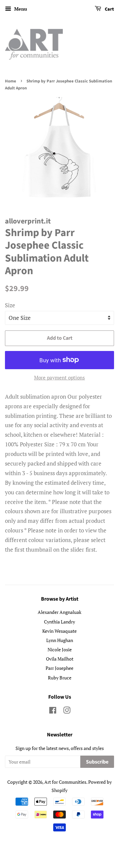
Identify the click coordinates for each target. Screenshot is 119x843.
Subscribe (97, 762)
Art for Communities (65, 782)
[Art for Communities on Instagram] (66, 711)
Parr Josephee (59, 668)
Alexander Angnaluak (59, 612)
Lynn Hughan (59, 640)
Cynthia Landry (59, 622)
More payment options (59, 377)
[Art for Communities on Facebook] (53, 711)
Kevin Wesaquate (59, 631)
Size (10, 305)
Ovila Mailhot (59, 659)
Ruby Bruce (59, 677)
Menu (20, 9)
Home (10, 81)
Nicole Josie (60, 649)
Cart (109, 9)
